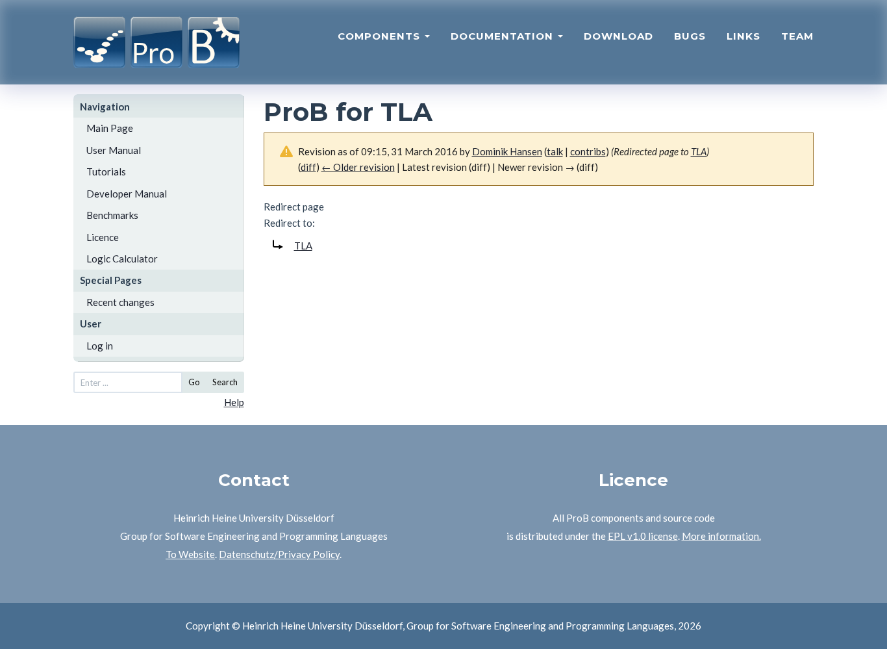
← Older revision (358, 167)
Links (743, 36)
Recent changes (120, 302)
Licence (102, 237)
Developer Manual (126, 193)
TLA (698, 151)
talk (555, 151)
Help (234, 402)
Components (380, 36)
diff (308, 167)
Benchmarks (112, 215)
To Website (190, 554)
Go (194, 382)
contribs (588, 151)
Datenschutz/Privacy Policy (279, 554)
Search (225, 382)
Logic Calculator (122, 258)
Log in (99, 345)
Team (797, 36)
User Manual (113, 150)
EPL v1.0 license (643, 536)
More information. (721, 536)
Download (618, 36)
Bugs (690, 36)
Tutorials (106, 171)
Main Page (109, 128)
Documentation (503, 36)
